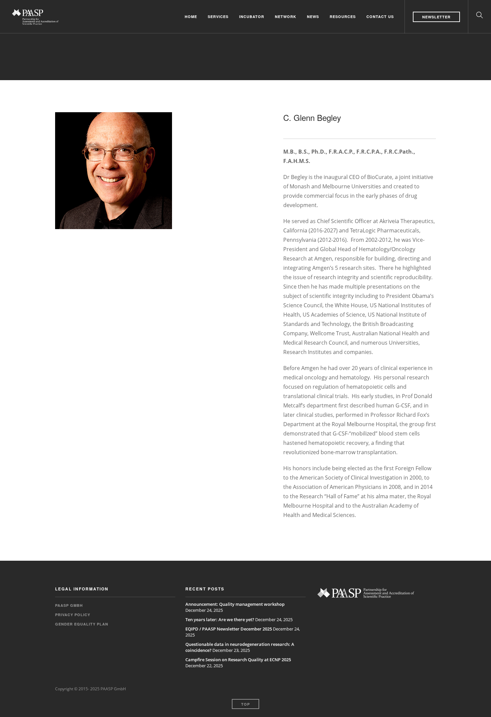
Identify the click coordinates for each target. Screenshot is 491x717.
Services (218, 16)
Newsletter (436, 16)
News (313, 16)
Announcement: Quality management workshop (235, 604)
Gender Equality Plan (81, 623)
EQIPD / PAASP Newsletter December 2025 (228, 629)
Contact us (380, 16)
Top (245, 704)
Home (191, 16)
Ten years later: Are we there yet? (219, 619)
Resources (343, 16)
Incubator (251, 16)
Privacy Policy (72, 614)
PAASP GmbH (69, 605)
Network (285, 16)
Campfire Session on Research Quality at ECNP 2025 (238, 660)
